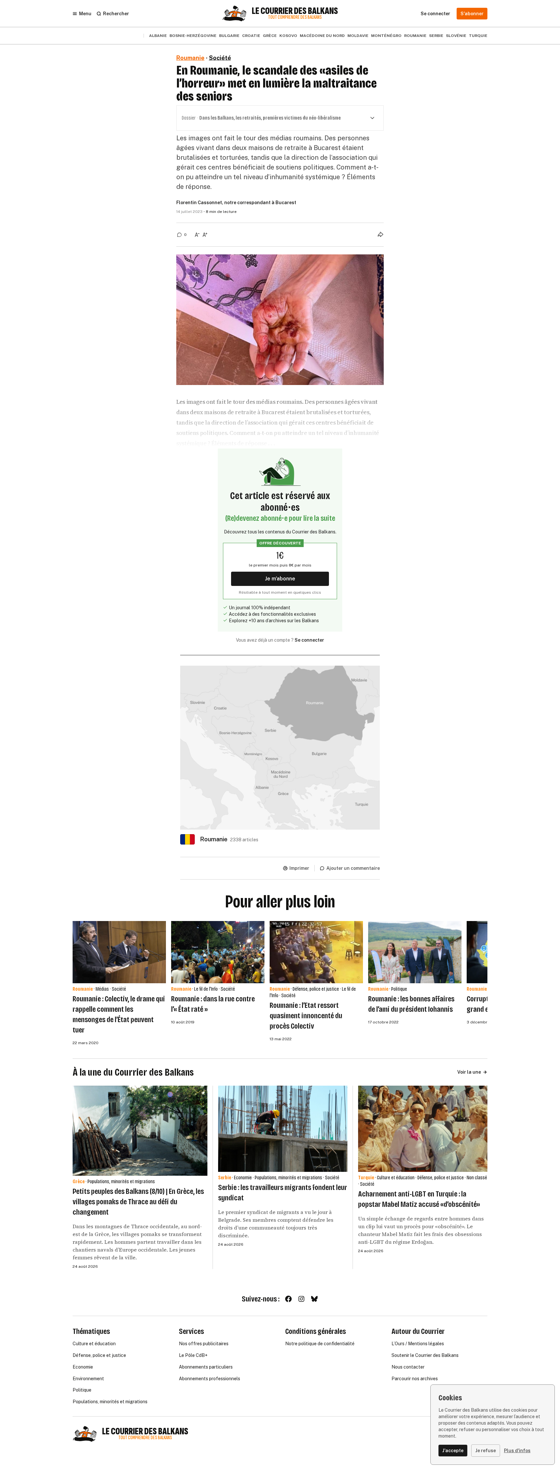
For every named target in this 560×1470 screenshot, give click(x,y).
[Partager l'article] (380, 234)
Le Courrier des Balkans (295, 11)
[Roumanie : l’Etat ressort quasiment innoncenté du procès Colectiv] (316, 952)
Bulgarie (229, 36)
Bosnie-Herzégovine (192, 36)
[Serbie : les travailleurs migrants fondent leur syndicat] (282, 1129)
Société (220, 57)
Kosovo (288, 36)
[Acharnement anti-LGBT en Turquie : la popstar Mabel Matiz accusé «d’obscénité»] (422, 1129)
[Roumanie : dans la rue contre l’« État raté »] (217, 952)
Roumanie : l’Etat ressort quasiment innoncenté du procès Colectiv (306, 1016)
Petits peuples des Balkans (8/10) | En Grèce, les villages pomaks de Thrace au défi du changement (138, 1202)
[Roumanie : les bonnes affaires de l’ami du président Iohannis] (414, 952)
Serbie (436, 36)
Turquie (478, 36)
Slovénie (456, 36)
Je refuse (485, 1450)
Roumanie (415, 36)
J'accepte (452, 1450)
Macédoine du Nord (322, 36)
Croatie (251, 36)
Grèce (270, 36)
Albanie (158, 36)
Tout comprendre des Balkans (295, 17)
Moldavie (357, 36)
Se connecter (309, 640)
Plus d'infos (517, 1450)
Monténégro (386, 36)
